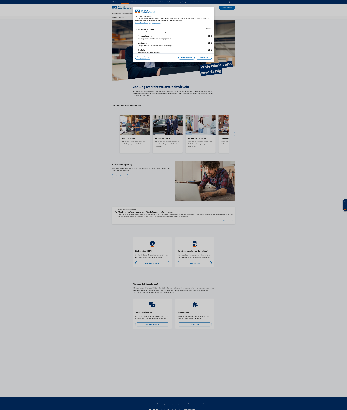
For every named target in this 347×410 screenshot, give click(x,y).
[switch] (210, 36)
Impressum (156, 23)
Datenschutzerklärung (142, 23)
